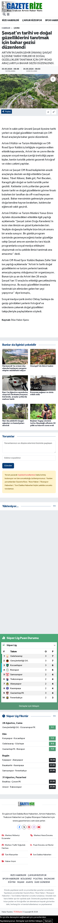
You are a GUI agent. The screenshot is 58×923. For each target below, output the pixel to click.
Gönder (8, 465)
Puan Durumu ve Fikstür (43, 845)
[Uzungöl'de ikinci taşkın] (43, 356)
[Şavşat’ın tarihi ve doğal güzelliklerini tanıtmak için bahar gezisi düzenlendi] (29, 91)
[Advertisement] (29, 542)
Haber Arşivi (10, 861)
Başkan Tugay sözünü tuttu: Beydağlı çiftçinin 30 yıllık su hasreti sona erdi (43, 423)
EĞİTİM (12, 882)
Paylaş (8, 112)
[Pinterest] (29, 827)
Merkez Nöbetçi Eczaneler (11, 836)
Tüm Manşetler (11, 855)
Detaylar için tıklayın (29, 706)
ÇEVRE (17, 28)
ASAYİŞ (29, 882)
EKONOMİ (49, 879)
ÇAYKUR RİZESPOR (32, 20)
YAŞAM (20, 882)
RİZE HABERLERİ (10, 20)
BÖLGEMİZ (26, 879)
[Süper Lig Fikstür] (54, 716)
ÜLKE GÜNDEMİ (42, 882)
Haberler (6, 28)
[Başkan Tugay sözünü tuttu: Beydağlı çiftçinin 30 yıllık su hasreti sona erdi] (43, 411)
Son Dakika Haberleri (42, 855)
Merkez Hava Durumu (43, 835)
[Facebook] (19, 827)
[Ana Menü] (8, 14)
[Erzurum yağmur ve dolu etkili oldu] (43, 383)
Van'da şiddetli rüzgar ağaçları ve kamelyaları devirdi (13, 423)
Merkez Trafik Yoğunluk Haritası (13, 846)
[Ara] (4, 14)
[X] (24, 827)
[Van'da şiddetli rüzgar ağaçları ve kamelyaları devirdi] (15, 411)
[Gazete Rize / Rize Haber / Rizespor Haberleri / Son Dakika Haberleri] (29, 7)
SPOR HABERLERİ (10, 879)
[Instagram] (34, 827)
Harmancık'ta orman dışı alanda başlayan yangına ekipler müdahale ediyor (14, 368)
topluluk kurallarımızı (27, 475)
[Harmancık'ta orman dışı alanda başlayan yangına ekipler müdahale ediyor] (15, 356)
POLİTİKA (38, 879)
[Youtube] (39, 827)
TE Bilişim (17, 912)
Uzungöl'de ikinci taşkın (41, 366)
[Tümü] (54, 506)
